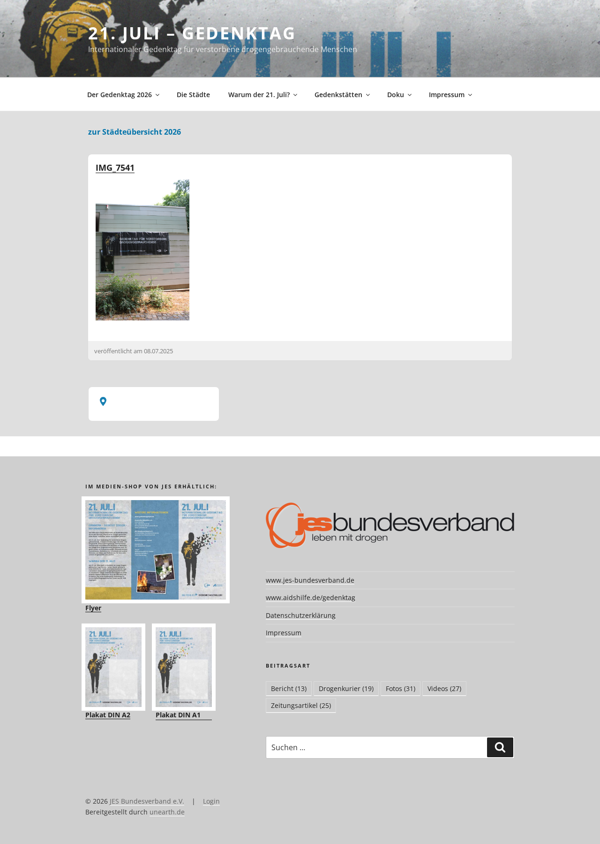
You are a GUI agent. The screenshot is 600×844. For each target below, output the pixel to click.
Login (211, 801)
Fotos (400, 688)
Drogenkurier (346, 688)
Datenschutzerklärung (301, 615)
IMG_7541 (115, 167)
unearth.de (167, 811)
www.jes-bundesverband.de (310, 580)
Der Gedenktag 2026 (119, 94)
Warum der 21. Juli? (259, 94)
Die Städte (193, 94)
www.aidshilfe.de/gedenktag (310, 597)
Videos (444, 688)
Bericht (289, 688)
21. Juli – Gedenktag (192, 33)
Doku (395, 94)
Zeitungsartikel (301, 705)
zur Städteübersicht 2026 (134, 132)
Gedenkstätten (338, 94)
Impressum (447, 94)
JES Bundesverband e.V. (147, 801)
